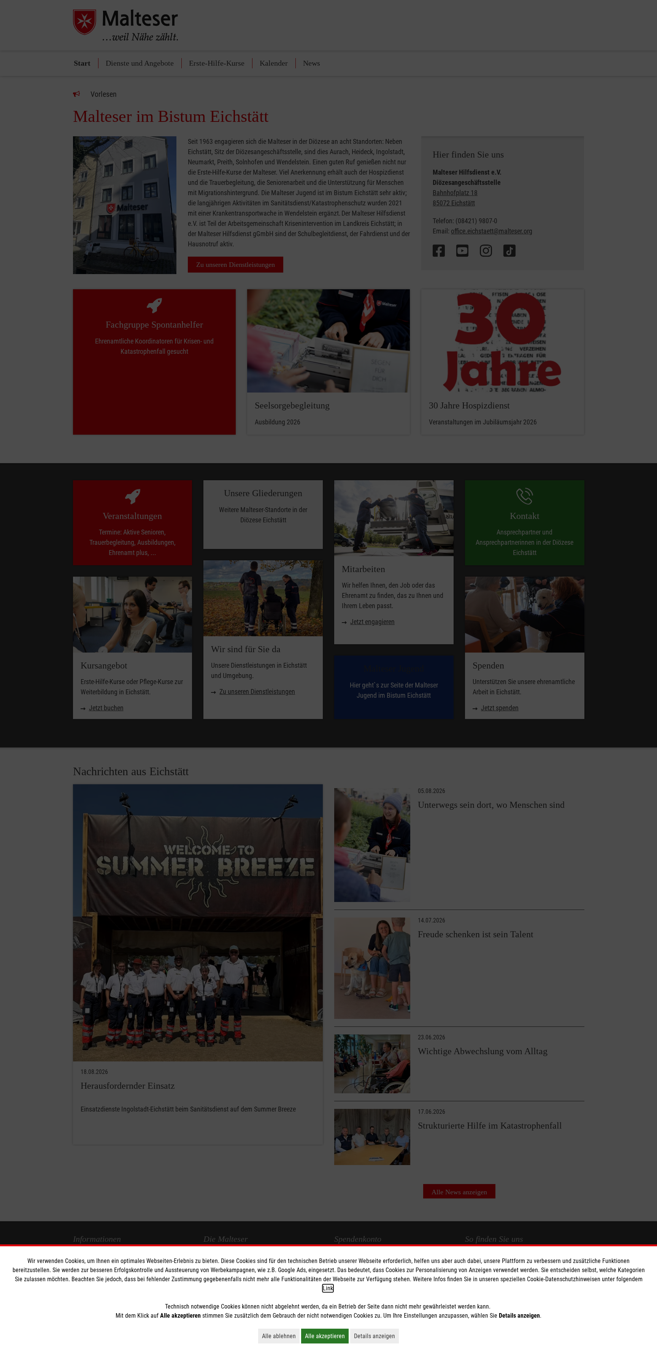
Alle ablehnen (281, 1336)
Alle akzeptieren (327, 1336)
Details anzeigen (376, 1336)
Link (328, 1288)
